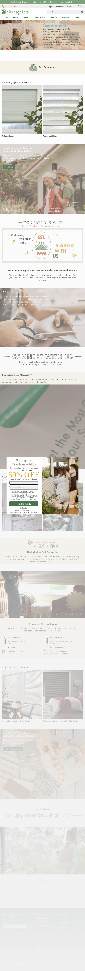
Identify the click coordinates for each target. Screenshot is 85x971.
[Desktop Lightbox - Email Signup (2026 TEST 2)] (42, 485)
